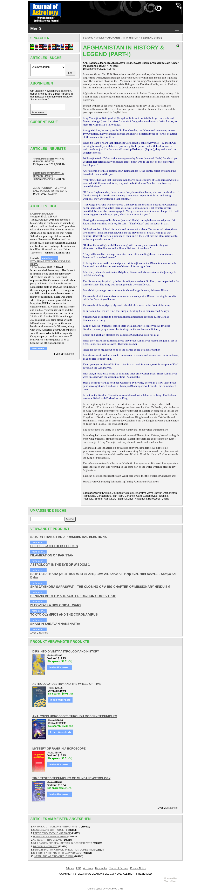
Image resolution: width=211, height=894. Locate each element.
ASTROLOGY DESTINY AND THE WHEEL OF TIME (66, 683)
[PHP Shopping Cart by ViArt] (172, 881)
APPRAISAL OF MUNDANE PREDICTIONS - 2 (56, 826)
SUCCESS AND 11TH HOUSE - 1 (50, 830)
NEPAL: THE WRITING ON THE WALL (54, 856)
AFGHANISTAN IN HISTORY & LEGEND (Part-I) (134, 37)
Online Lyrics (95, 888)
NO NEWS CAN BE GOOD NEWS (50, 836)
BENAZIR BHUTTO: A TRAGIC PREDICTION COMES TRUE (73, 596)
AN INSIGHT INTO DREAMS (47, 840)
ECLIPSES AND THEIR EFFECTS (54, 546)
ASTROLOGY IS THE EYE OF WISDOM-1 (60, 564)
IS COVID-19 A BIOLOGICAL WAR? (55, 605)
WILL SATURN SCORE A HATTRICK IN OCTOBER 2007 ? (62, 843)
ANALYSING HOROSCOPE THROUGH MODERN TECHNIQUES (74, 716)
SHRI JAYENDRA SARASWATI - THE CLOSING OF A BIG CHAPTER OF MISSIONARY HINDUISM (100, 586)
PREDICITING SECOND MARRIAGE (52, 833)
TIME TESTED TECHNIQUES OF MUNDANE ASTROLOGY (71, 778)
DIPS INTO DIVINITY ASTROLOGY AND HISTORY (65, 651)
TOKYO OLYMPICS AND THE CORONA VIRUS (64, 614)
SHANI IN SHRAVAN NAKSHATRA (55, 623)
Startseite (88, 37)
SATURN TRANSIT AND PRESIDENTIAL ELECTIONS (68, 537)
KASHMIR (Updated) (42, 213)
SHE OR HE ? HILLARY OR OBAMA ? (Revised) (57, 853)
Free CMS (117, 888)
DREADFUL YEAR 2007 (45, 846)
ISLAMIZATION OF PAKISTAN (52, 555)
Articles (100, 37)
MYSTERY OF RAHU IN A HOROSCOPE (59, 748)
